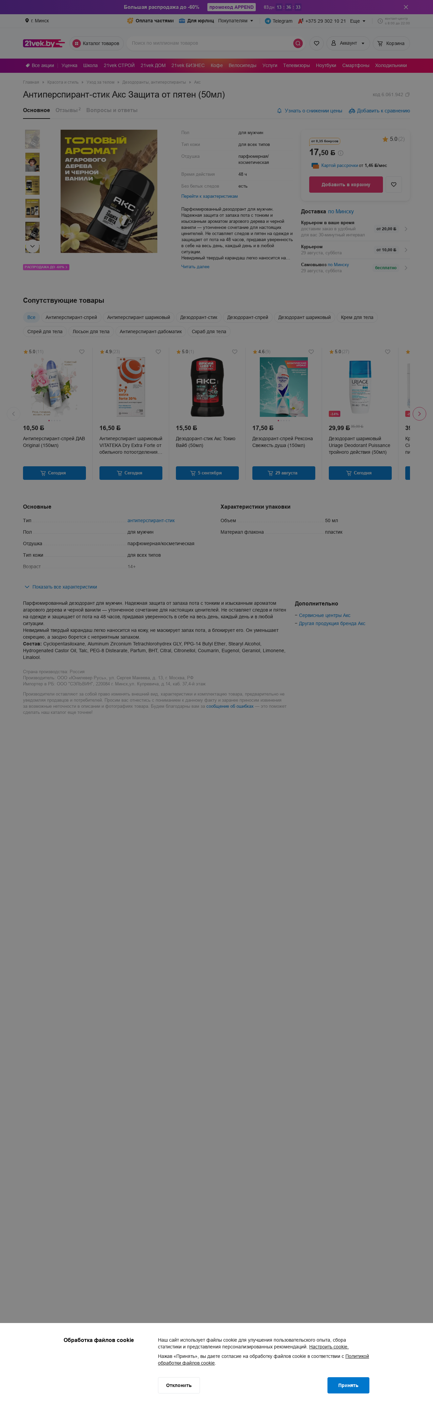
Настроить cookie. (329, 1346)
